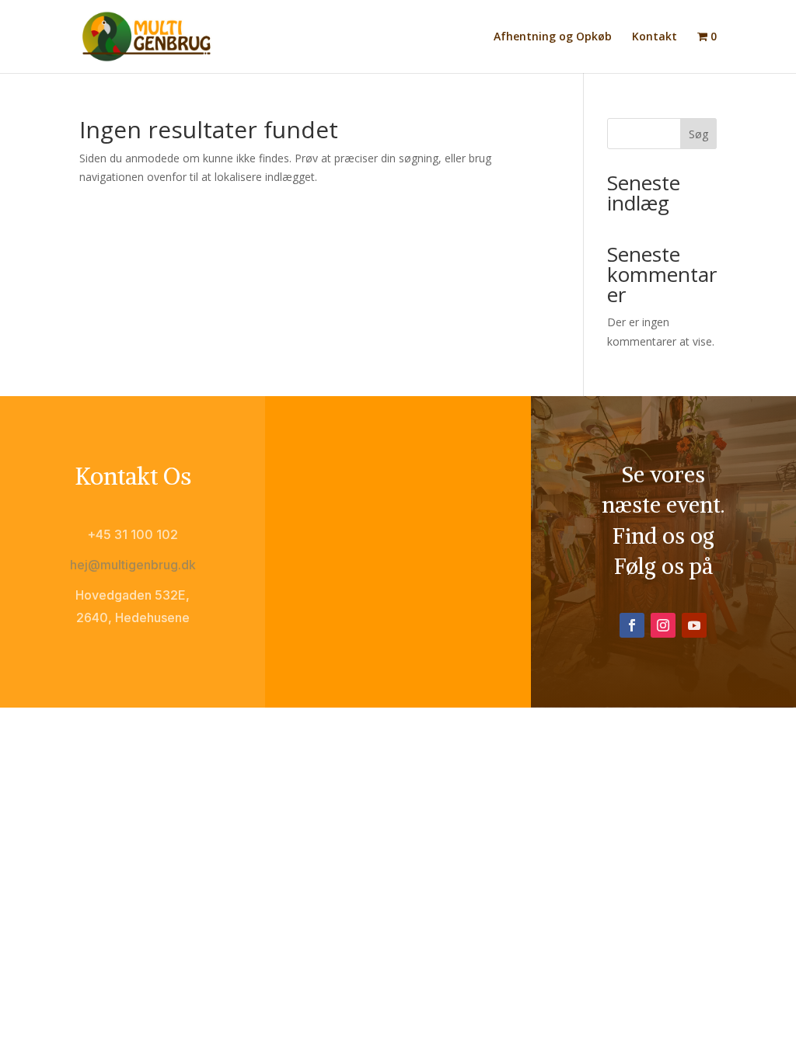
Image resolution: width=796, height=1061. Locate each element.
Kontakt (654, 37)
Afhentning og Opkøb (553, 37)
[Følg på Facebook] (632, 625)
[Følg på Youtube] (694, 625)
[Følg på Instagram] (663, 625)
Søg (698, 134)
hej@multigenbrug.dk (133, 564)
